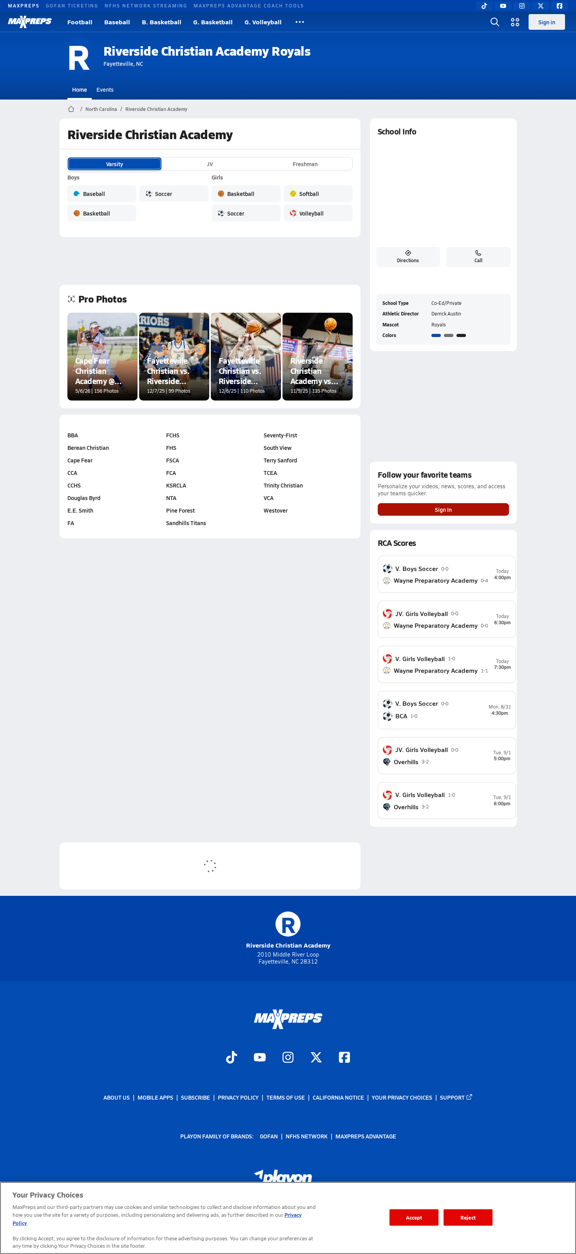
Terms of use (285, 1097)
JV (210, 164)
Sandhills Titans (186, 523)
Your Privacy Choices (402, 1097)
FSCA (172, 460)
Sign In (443, 509)
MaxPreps (24, 5)
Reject (468, 1217)
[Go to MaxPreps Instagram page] (288, 1058)
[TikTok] (484, 6)
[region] (288, 1218)
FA (70, 523)
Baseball (117, 21)
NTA (171, 498)
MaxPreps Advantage (365, 1136)
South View (278, 447)
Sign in (546, 22)
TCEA (270, 473)
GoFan (269, 1136)
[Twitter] (540, 6)
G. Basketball (213, 21)
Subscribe (195, 1097)
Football (79, 21)
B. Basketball (161, 21)
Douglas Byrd (83, 498)
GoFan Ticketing (72, 5)
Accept (414, 1217)
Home (79, 89)
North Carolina (101, 109)
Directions (408, 260)
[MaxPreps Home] (30, 22)
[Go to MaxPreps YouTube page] (260, 1058)
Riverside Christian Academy (156, 109)
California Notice (338, 1097)
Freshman (305, 164)
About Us (116, 1097)
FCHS (172, 435)
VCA (269, 498)
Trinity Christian (283, 485)
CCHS (74, 485)
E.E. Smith (80, 510)
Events (105, 89)
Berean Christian (88, 447)
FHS (171, 447)
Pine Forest (180, 510)
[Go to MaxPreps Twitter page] (316, 1058)
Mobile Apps (155, 1097)
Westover (276, 510)
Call (478, 260)
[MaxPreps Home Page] (71, 109)
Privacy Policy (238, 1097)
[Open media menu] (515, 22)
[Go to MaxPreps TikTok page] (231, 1058)
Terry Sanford (280, 460)
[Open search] (495, 22)
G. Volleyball (263, 21)
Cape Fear (79, 460)
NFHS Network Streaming (146, 5)
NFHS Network (307, 1136)
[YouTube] (503, 6)
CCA (72, 473)
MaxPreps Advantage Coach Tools (249, 5)
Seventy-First (280, 435)
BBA (72, 435)
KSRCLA (176, 485)
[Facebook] (559, 6)
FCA (171, 473)
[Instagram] (522, 6)
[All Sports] (300, 22)
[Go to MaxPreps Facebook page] (344, 1058)
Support (452, 1097)
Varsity (114, 164)
